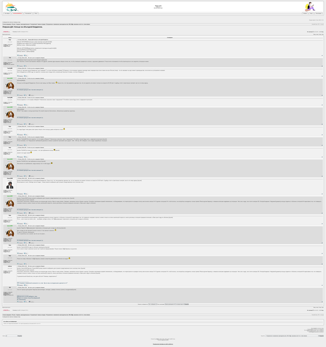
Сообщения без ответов (7, 22)
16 (320, 31)
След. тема (321, 34)
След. (322, 31)
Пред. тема (315, 34)
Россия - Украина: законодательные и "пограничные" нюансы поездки (28, 24)
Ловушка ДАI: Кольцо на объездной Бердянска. (22, 27)
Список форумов (7, 24)
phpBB (157, 338)
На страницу (310, 31)
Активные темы (17, 22)
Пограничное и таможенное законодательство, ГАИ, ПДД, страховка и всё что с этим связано (68, 24)
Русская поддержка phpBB (163, 339)
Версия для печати (6, 34)
